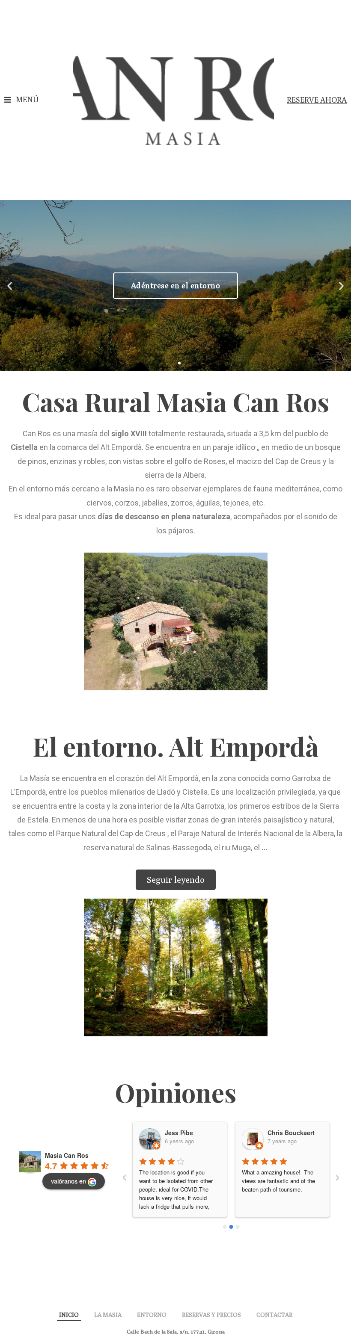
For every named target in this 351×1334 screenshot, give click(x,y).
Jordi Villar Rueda (295, 1132)
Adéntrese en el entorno (175, 285)
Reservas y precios (211, 1314)
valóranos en (68, 1181)
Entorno (152, 1314)
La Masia (108, 1314)
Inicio (69, 1314)
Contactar (274, 1314)
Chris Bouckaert (190, 1132)
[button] (21, 100)
